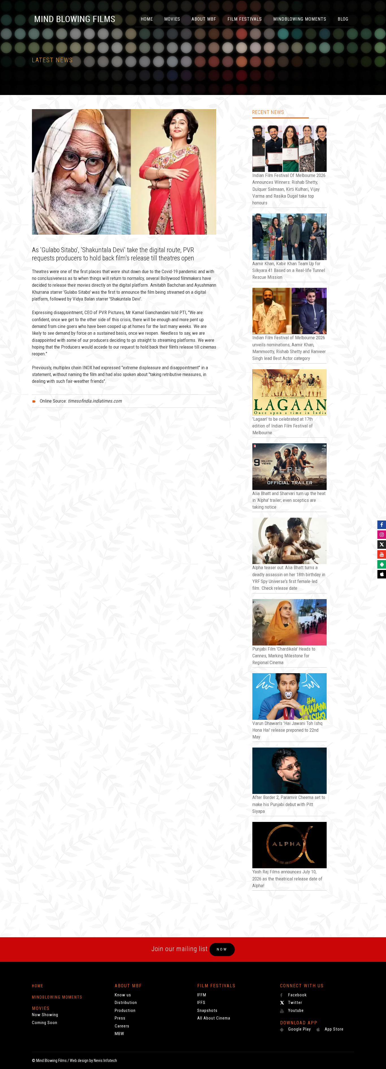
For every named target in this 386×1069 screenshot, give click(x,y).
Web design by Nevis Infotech (93, 1060)
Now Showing (45, 1014)
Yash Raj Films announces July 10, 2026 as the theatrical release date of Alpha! (287, 878)
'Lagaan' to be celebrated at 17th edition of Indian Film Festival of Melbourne (282, 426)
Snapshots (207, 1010)
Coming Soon (44, 1022)
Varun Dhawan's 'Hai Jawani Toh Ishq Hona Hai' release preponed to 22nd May (287, 730)
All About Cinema (213, 1018)
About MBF (204, 19)
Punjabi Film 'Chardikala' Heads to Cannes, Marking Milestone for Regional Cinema (283, 656)
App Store (334, 1029)
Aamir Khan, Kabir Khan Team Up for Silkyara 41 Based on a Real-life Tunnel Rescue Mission (288, 270)
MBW (119, 1033)
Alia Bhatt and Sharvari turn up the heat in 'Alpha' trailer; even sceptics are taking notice (289, 500)
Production (125, 1010)
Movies (172, 19)
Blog (343, 19)
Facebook (297, 994)
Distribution (126, 1002)
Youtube (295, 1010)
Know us (123, 994)
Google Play (299, 1029)
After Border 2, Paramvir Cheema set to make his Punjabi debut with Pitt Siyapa (288, 804)
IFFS (201, 1002)
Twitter (294, 1002)
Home (147, 19)
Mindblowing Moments (299, 19)
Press (120, 1018)
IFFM (201, 994)
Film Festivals (244, 19)
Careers (122, 1026)
